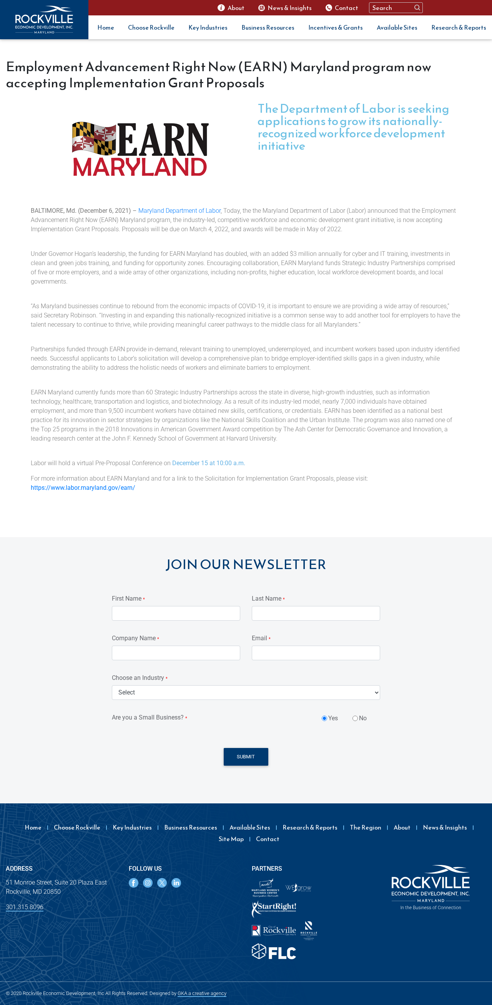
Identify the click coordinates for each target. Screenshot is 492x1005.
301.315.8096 (24, 907)
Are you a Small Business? (149, 717)
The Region (365, 827)
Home (105, 27)
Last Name (268, 598)
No (363, 718)
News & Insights (445, 827)
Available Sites (397, 27)
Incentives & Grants (335, 27)
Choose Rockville (151, 27)
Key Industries (208, 27)
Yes (333, 718)
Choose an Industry (140, 677)
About (402, 827)
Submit (246, 757)
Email (261, 638)
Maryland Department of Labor (179, 210)
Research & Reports (458, 27)
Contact (267, 838)
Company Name (135, 638)
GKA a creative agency (202, 993)
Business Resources (267, 27)
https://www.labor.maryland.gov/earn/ (83, 487)
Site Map (231, 838)
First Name (128, 598)
